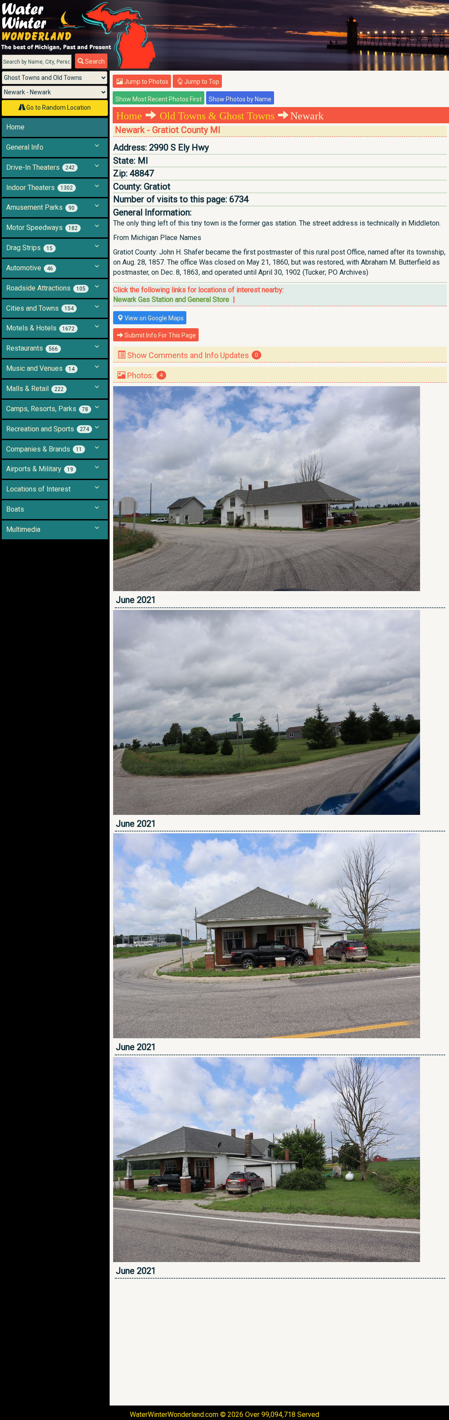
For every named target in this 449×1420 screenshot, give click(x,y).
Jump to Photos (145, 81)
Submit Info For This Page (159, 335)
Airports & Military (39, 469)
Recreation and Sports (47, 429)
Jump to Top (201, 81)
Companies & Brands (44, 449)
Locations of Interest (38, 489)
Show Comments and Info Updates (191, 355)
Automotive (29, 268)
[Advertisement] (280, 1341)
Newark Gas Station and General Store (171, 299)
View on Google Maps (153, 318)
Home (15, 127)
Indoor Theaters (39, 187)
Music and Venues (40, 368)
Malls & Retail (35, 388)
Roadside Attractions (46, 288)
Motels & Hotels (40, 328)
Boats (15, 509)
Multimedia (23, 529)
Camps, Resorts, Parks (47, 409)
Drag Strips (29, 248)
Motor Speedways (42, 227)
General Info (24, 147)
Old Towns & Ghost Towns (217, 116)
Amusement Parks (40, 207)
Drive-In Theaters (40, 167)
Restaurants (32, 348)
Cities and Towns (40, 308)
